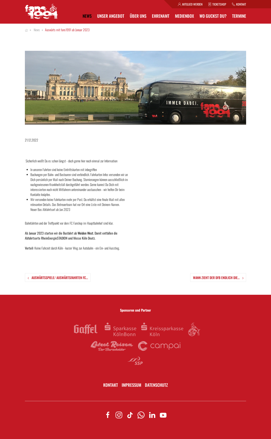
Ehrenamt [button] (160, 16)
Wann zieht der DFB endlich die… (216, 277)
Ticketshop (219, 4)
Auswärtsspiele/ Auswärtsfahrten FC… (59, 277)
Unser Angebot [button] (110, 16)
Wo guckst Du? (213, 16)
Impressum (131, 385)
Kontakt (241, 4)
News (87, 16)
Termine (239, 16)
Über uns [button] (138, 16)
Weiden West (85, 233)
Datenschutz (156, 385)
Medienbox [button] (184, 16)
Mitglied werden (192, 4)
